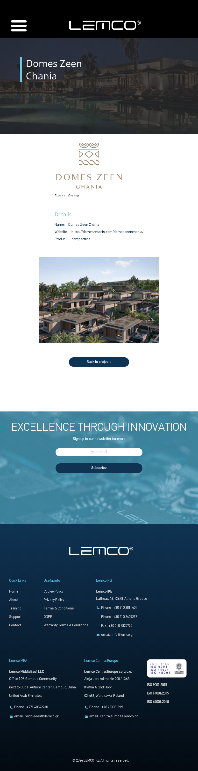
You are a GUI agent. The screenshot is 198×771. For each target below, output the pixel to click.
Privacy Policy (54, 600)
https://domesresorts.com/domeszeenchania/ (107, 232)
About (13, 600)
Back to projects (99, 362)
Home (13, 592)
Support (15, 617)
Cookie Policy (53, 592)
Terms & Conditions (59, 608)
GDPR (48, 617)
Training (15, 608)
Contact (15, 625)
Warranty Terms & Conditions (66, 625)
